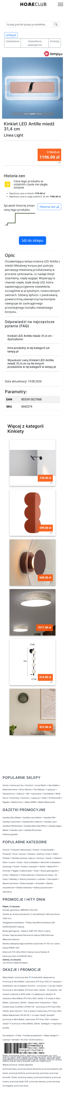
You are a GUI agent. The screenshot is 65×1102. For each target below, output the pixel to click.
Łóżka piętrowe (27, 875)
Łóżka (5, 875)
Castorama (36, 793)
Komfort (29, 785)
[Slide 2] (32, 114)
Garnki (49, 858)
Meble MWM (30, 802)
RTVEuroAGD (55, 798)
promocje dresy (21, 1085)
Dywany (31, 854)
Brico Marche (26, 789)
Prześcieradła (47, 850)
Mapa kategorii (51, 1035)
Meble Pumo (17, 802)
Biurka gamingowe (49, 871)
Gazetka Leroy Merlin (32, 817)
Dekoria (20, 793)
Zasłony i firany (44, 854)
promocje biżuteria (42, 1077)
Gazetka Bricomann (33, 830)
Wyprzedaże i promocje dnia (15, 977)
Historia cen (48, 207)
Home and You (17, 785)
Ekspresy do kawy (44, 875)
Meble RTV (52, 866)
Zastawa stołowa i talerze (23, 858)
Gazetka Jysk (16, 830)
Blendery (14, 879)
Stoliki (42, 866)
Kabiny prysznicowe (43, 887)
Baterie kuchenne (10, 883)
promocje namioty (37, 1081)
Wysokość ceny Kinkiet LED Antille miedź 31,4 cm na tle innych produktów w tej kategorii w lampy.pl (31, 363)
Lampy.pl (11, 35)
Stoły (36, 871)
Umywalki (40, 883)
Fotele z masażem (29, 866)
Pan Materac (39, 789)
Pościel (6, 850)
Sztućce (40, 858)
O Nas (18, 1035)
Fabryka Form (9, 793)
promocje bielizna (17, 1073)
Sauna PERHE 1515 (11, 948)
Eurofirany (14, 798)
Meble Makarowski (46, 802)
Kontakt (15, 1039)
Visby (44, 798)
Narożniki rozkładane (50, 862)
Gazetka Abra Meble (12, 817)
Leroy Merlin (40, 785)
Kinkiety (54, 41)
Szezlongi (7, 866)
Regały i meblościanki (22, 871)
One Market (48, 793)
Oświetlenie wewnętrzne (35, 43)
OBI (27, 793)
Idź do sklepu (32, 240)
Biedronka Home (10, 789)
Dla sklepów (8, 1035)
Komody (6, 871)
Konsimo (25, 798)
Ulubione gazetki (10, 834)
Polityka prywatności (32, 1035)
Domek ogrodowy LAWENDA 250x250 (20, 910)
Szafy (19, 862)
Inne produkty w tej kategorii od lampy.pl (28, 349)
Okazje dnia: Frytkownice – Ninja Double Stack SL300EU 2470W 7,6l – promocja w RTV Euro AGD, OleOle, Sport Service (32, 1006)
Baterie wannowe (24, 887)
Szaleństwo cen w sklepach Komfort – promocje (24, 986)
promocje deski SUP (19, 1081)
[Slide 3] (38, 114)
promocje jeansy (25, 1077)
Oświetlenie (12, 41)
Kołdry (36, 850)
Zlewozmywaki (26, 883)
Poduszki (7, 854)
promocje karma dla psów (29, 1069)
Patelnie (57, 858)
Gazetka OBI (49, 817)
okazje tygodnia (25, 1064)
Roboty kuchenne (27, 879)
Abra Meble (53, 785)
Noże (5, 862)
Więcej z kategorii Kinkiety (25, 428)
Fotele (16, 866)
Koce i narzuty (19, 854)
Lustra (12, 862)
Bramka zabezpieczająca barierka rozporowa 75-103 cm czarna (31, 943)
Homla (5, 785)
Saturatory (7, 892)
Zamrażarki (52, 879)
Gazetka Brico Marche (32, 822)
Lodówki (41, 879)
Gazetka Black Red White (35, 826)
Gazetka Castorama (11, 822)
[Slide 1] (26, 114)
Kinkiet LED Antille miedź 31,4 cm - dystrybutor (30, 337)
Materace (14, 875)
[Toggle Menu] (60, 4)
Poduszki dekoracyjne (21, 850)
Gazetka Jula (50, 822)
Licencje (6, 1039)
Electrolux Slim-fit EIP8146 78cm (17, 956)
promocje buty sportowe (37, 1073)
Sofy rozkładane (31, 862)
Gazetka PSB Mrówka (12, 826)
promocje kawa (9, 1069)
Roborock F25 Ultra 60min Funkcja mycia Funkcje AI (26, 952)
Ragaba (6, 802)
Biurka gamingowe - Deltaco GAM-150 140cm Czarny (26, 931)
